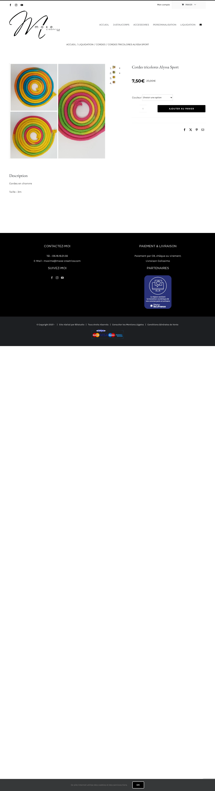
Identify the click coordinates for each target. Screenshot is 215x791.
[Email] (203, 129)
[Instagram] (57, 277)
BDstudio (79, 324)
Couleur (137, 97)
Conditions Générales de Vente (162, 324)
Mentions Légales (135, 324)
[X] (191, 129)
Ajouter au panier (181, 108)
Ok (138, 785)
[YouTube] (62, 277)
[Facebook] (185, 129)
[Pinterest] (197, 129)
